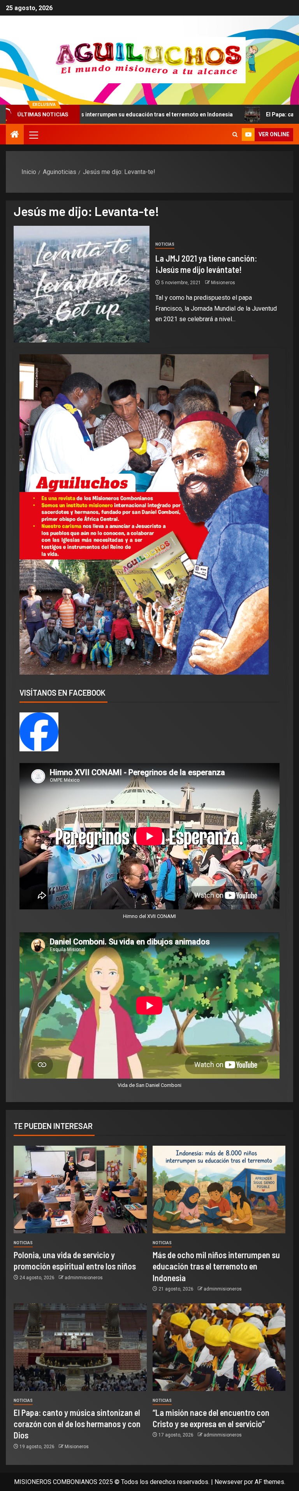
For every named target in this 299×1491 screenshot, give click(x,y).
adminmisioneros (84, 1277)
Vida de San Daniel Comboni (149, 1085)
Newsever (229, 1482)
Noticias (164, 244)
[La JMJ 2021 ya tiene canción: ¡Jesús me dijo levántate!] (82, 284)
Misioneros (223, 282)
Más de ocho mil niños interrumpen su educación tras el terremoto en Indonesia (216, 1266)
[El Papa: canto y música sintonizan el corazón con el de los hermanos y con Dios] (80, 1347)
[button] (33, 134)
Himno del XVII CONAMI (149, 916)
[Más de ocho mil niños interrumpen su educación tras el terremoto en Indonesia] (219, 1189)
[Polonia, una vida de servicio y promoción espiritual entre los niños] (80, 1189)
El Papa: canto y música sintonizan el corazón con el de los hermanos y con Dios (77, 1423)
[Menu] (33, 134)
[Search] (235, 134)
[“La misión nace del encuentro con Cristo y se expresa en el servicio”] (219, 1347)
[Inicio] (15, 135)
